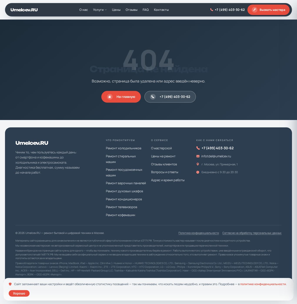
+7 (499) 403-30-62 (230, 10)
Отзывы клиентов (164, 164)
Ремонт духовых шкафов (124, 191)
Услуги (98, 10)
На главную (126, 96)
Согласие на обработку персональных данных (252, 233)
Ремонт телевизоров (121, 207)
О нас (83, 10)
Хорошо (19, 293)
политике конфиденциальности (263, 284)
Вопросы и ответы (164, 172)
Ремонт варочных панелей (126, 183)
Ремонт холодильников (123, 148)
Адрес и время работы (168, 180)
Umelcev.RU (24, 9)
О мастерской (161, 148)
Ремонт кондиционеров (124, 199)
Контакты (161, 10)
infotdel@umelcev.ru (216, 156)
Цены (116, 10)
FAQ (146, 10)
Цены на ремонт (163, 156)
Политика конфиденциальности (199, 233)
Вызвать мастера (272, 10)
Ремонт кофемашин (120, 215)
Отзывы (131, 10)
